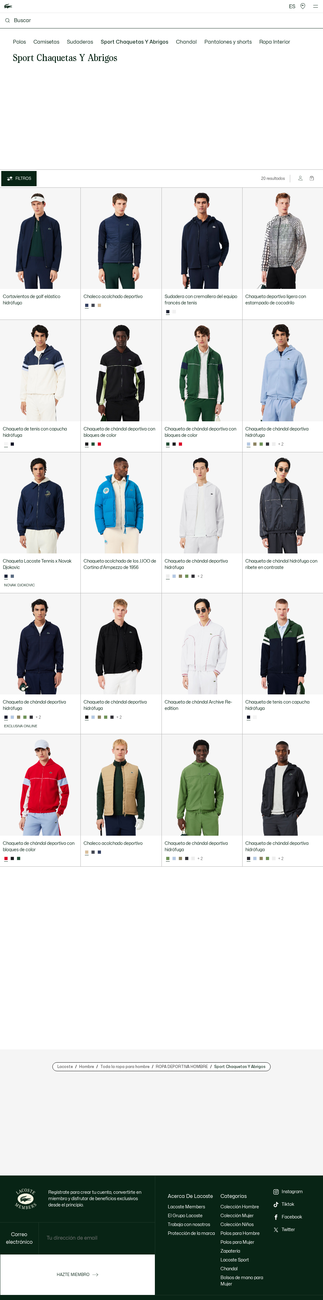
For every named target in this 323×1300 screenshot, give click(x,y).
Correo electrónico (19, 1238)
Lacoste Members (186, 1207)
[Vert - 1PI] (261, 444)
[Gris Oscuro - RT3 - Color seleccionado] (248, 859)
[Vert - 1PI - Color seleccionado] (168, 859)
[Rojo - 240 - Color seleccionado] (6, 859)
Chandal (186, 42)
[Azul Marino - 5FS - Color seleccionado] (6, 717)
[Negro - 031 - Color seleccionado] (87, 444)
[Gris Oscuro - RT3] (93, 305)
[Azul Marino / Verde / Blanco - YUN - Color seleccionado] (248, 717)
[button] (302, 6)
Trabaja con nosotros (189, 1225)
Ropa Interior (274, 42)
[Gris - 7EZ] (12, 576)
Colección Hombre (239, 1207)
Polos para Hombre (240, 1233)
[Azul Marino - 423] (99, 852)
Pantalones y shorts (228, 42)
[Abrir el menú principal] (315, 6)
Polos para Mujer (237, 1242)
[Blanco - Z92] (274, 444)
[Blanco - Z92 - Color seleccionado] (168, 576)
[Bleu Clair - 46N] (174, 576)
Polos (19, 42)
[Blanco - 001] (174, 312)
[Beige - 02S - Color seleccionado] (87, 852)
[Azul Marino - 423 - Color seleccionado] (87, 305)
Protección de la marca (191, 1233)
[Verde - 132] (93, 444)
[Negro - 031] (174, 444)
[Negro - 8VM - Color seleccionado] (87, 717)
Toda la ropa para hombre (125, 1067)
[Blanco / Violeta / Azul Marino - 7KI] (255, 717)
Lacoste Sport (234, 1260)
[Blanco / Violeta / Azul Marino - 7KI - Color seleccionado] (6, 444)
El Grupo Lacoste (185, 1216)
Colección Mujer (237, 1216)
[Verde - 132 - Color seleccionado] (168, 444)
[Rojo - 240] (99, 444)
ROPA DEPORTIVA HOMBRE (182, 1067)
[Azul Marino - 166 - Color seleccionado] (168, 312)
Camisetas (46, 42)
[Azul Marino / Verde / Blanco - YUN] (12, 444)
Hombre (86, 1067)
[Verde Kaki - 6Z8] (255, 444)
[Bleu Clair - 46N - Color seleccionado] (248, 444)
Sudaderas (80, 42)
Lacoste (65, 1067)
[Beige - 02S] (99, 305)
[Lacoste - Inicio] (8, 6)
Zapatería (230, 1251)
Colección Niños (237, 1225)
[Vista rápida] (73, 281)
